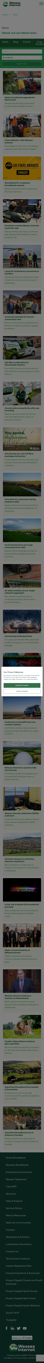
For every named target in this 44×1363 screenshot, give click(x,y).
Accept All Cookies (22, 685)
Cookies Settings (22, 691)
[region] (22, 681)
